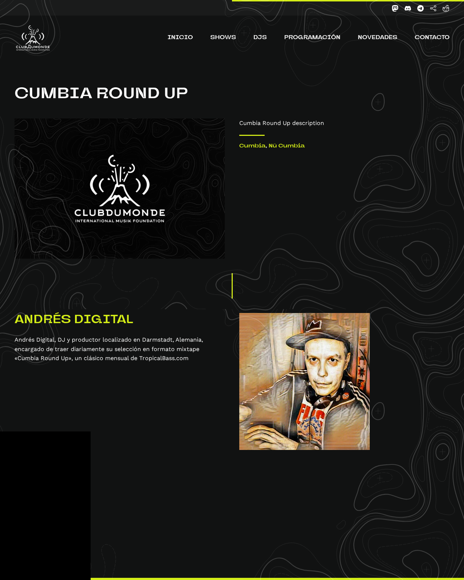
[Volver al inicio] (32, 38)
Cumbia (252, 146)
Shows (223, 38)
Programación (312, 38)
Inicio (180, 38)
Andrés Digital (73, 320)
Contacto (432, 38)
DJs (260, 38)
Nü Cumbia (287, 146)
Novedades (377, 38)
